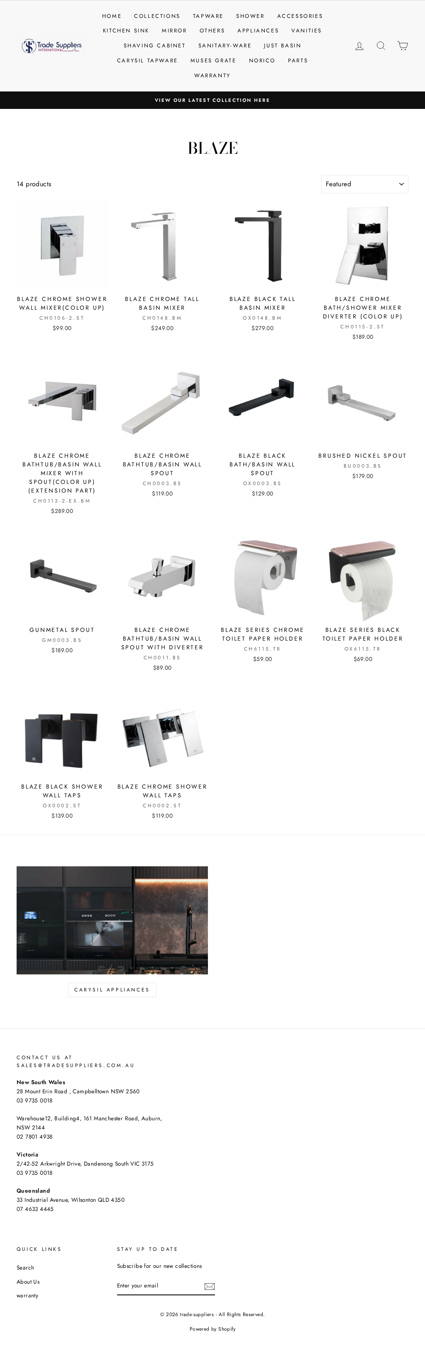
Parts (298, 60)
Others (212, 31)
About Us (28, 1281)
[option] (212, 100)
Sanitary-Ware (225, 45)
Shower (250, 16)
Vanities (306, 31)
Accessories (300, 16)
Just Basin (282, 45)
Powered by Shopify (212, 1329)
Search (25, 1267)
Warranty (212, 75)
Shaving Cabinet (155, 45)
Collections (157, 16)
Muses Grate (214, 60)
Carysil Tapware (147, 60)
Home (112, 16)
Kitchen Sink (126, 31)
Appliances (258, 31)
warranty (27, 1295)
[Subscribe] (209, 1286)
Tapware (208, 16)
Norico (262, 60)
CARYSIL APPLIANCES (112, 990)
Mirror (174, 31)
